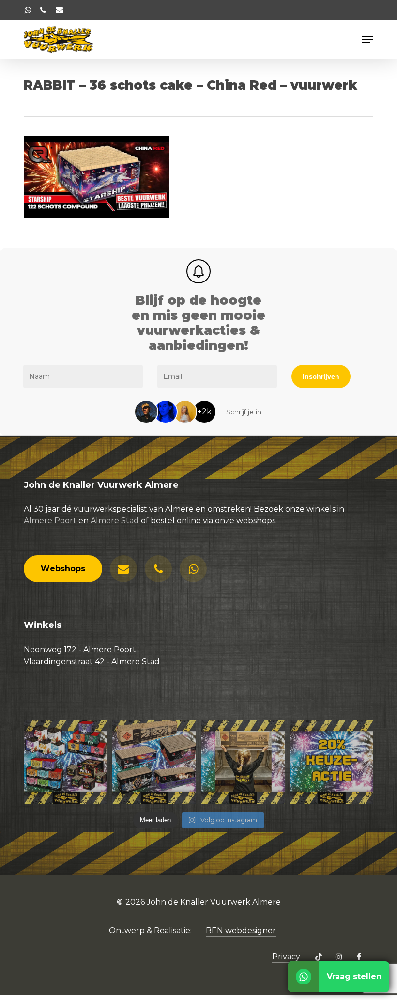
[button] (367, 40)
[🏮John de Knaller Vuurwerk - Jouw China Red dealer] (154, 762)
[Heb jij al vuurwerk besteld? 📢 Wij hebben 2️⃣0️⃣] (331, 762)
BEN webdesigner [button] (241, 930)
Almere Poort (50, 520)
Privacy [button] (286, 956)
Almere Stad (115, 520)
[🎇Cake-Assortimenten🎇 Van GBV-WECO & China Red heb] (66, 762)
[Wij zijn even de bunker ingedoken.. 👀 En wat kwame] (243, 762)
